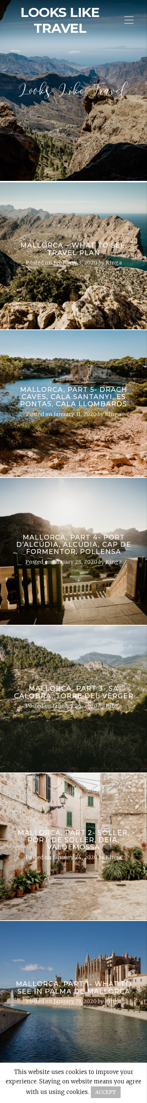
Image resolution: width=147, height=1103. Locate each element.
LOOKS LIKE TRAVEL (60, 20)
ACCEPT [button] (105, 1092)
